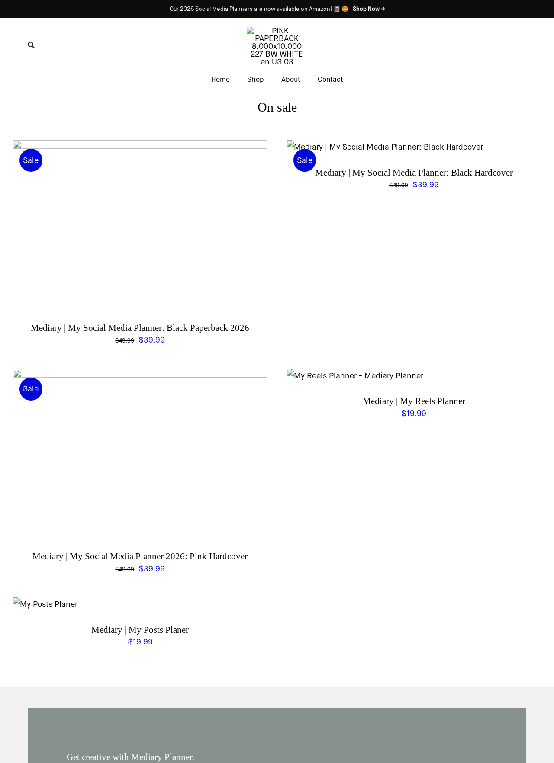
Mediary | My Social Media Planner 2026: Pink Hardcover (140, 556)
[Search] (31, 45)
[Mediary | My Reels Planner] (355, 376)
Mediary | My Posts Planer (140, 630)
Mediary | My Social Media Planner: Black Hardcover (414, 172)
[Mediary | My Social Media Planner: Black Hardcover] (385, 147)
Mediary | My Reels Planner (414, 401)
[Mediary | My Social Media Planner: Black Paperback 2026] (140, 147)
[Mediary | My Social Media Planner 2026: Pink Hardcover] (140, 376)
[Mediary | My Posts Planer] (45, 604)
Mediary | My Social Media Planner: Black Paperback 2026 (140, 328)
